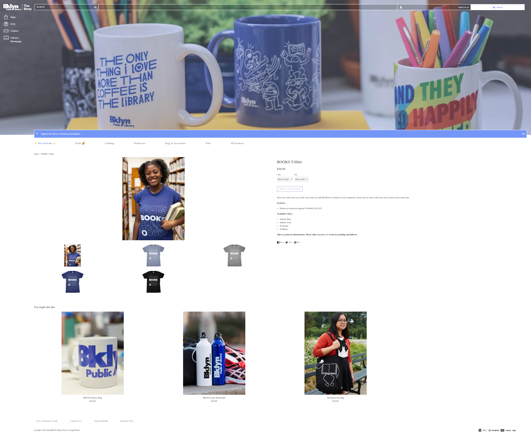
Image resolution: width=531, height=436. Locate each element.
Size (295, 175)
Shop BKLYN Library (54, 430)
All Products (237, 143)
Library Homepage (16, 39)
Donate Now (127, 421)
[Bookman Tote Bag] (335, 353)
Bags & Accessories (175, 143)
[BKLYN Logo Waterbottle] (214, 353)
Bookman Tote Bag (335, 398)
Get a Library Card (46, 421)
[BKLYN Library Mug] (93, 353)
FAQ (13, 24)
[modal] (95, 7)
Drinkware (139, 143)
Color (279, 175)
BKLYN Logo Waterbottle (214, 398)
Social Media (101, 421)
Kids (208, 143)
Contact (15, 31)
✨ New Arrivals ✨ (45, 143)
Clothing (109, 143)
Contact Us (76, 421)
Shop (13, 17)
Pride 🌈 (80, 143)
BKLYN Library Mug (93, 398)
